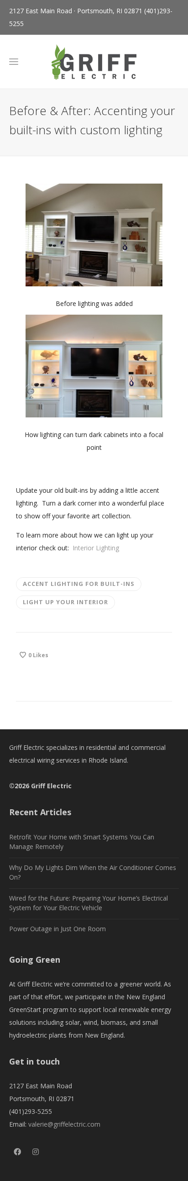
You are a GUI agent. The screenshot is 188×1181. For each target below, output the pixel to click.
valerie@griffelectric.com (64, 1124)
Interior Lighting (96, 547)
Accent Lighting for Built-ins (79, 584)
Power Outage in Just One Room (57, 928)
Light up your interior (65, 602)
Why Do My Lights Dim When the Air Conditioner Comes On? (92, 872)
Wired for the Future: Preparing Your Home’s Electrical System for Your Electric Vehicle (88, 903)
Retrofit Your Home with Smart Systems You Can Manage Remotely (81, 842)
